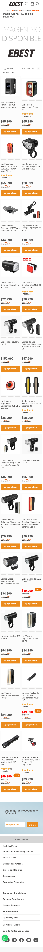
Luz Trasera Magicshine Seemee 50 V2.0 (10, 695)
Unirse (32, 824)
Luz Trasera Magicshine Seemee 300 (31, 107)
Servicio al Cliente (11, 924)
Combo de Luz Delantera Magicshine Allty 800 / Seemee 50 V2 (10, 523)
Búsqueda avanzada (13, 863)
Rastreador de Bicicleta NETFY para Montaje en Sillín (10, 228)
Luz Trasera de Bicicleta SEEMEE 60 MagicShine (31, 285)
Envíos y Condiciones (13, 899)
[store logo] (16, 4)
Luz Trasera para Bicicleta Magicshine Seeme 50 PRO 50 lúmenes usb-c (31, 523)
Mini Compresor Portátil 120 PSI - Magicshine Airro (8, 104)
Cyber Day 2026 (10, 917)
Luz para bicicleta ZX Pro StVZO (31, 580)
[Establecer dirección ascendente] (38, 68)
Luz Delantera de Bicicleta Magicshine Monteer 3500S (31, 166)
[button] (27, 68)
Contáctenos (9, 876)
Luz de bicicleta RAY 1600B (31, 461)
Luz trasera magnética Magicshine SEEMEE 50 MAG (10, 405)
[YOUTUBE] (28, 940)
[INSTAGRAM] (14, 940)
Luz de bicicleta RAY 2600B (10, 343)
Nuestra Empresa (11, 905)
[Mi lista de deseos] (26, 3)
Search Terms (9, 857)
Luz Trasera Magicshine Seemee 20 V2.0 (31, 638)
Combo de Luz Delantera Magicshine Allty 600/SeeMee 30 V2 (31, 345)
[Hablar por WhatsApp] (5, 938)
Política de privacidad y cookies (18, 851)
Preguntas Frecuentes (13, 882)
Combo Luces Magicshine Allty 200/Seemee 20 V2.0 (10, 581)
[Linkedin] (35, 940)
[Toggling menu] (5, 4)
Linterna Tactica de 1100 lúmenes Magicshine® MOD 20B (30, 696)
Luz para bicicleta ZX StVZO (10, 637)
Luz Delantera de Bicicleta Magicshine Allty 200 (10, 285)
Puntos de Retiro (11, 911)
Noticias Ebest (10, 846)
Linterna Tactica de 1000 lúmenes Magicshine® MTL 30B (9, 761)
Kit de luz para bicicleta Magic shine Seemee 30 (31, 403)
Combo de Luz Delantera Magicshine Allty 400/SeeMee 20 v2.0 (10, 464)
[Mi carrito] (32, 4)
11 (27, 772)
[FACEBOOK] (21, 940)
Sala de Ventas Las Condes (16, 930)
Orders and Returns (12, 869)
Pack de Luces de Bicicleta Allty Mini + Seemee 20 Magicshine (31, 761)
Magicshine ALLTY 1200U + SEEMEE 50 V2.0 (31, 228)
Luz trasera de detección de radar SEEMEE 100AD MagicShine (9, 167)
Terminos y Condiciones (14, 893)
